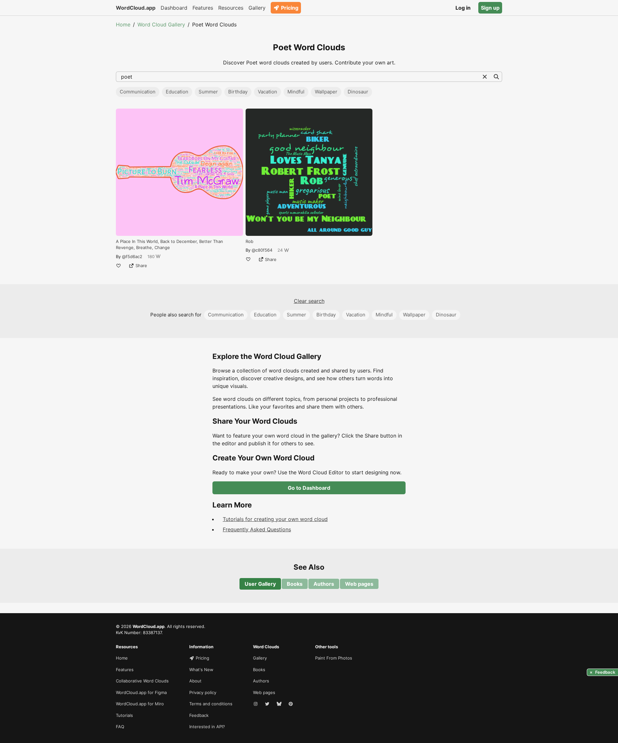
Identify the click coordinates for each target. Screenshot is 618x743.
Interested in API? (207, 726)
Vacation (267, 92)
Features (202, 8)
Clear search (309, 301)
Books (295, 584)
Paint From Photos (333, 658)
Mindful (295, 92)
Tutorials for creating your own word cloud (275, 519)
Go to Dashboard (309, 488)
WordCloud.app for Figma (141, 692)
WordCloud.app (135, 8)
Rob (249, 241)
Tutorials (124, 715)
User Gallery (260, 584)
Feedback (199, 715)
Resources (230, 8)
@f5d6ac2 (132, 256)
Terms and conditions (210, 703)
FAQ (120, 726)
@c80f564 (262, 250)
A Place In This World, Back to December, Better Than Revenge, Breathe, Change (169, 244)
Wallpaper (326, 92)
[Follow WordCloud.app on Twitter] (268, 704)
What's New (201, 669)
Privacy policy (202, 692)
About (195, 680)
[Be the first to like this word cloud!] (118, 265)
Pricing (289, 8)
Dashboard (174, 8)
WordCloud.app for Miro (140, 703)
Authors (324, 584)
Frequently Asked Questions (257, 529)
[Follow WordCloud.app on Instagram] (256, 704)
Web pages (359, 584)
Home (123, 24)
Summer (208, 92)
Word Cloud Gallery (161, 24)
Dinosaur (358, 92)
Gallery (257, 8)
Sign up (490, 8)
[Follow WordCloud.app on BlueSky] (279, 704)
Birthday (238, 92)
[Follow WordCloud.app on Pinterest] (291, 704)
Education (177, 92)
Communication (137, 92)
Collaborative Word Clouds (142, 680)
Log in (463, 8)
